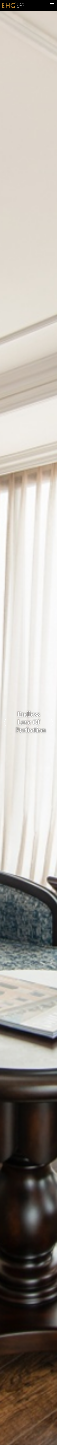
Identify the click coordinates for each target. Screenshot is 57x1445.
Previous (5, 722)
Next (52, 722)
